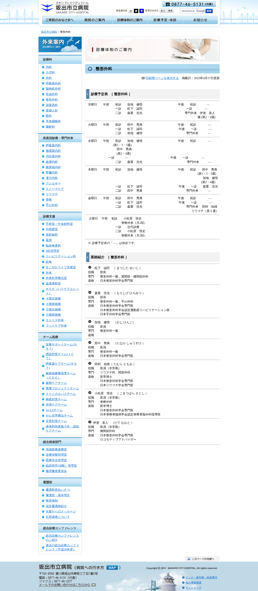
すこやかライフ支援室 (61, 267)
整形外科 (52, 99)
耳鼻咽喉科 (53, 121)
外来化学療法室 (56, 278)
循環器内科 (53, 150)
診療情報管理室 (56, 454)
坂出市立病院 (49, 31)
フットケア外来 (56, 325)
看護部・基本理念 (58, 495)
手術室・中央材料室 (59, 224)
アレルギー (53, 183)
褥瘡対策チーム (56, 399)
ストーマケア (55, 188)
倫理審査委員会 (56, 471)
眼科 (49, 115)
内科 (49, 67)
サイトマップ (193, 587)
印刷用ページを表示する (162, 78)
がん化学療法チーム (59, 415)
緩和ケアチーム (56, 383)
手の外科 (52, 205)
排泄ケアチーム (56, 404)
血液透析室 (53, 283)
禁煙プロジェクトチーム (62, 388)
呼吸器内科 (53, 145)
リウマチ (52, 194)
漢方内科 (52, 178)
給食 (49, 261)
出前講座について (58, 516)
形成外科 (52, 94)
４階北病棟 (53, 298)
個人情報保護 (193, 582)
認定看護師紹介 (56, 506)
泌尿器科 (52, 105)
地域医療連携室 (56, 449)
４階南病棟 (53, 304)
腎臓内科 (52, 172)
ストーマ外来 (55, 320)
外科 (49, 78)
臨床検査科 (53, 245)
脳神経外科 (53, 88)
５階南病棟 (53, 314)
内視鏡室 (52, 229)
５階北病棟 (53, 309)
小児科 (50, 72)
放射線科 (52, 234)
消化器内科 (53, 156)
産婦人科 (52, 110)
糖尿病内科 (53, 167)
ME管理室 (52, 250)
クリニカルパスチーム (61, 393)
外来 (49, 272)
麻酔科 (50, 126)
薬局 (49, 240)
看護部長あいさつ (58, 489)
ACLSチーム (54, 410)
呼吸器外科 (53, 83)
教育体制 (52, 500)
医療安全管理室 (56, 460)
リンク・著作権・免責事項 (201, 577)
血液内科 (52, 161)
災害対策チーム (56, 421)
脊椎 (49, 199)
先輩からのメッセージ (61, 511)
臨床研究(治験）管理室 (61, 465)
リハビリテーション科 (61, 256)
